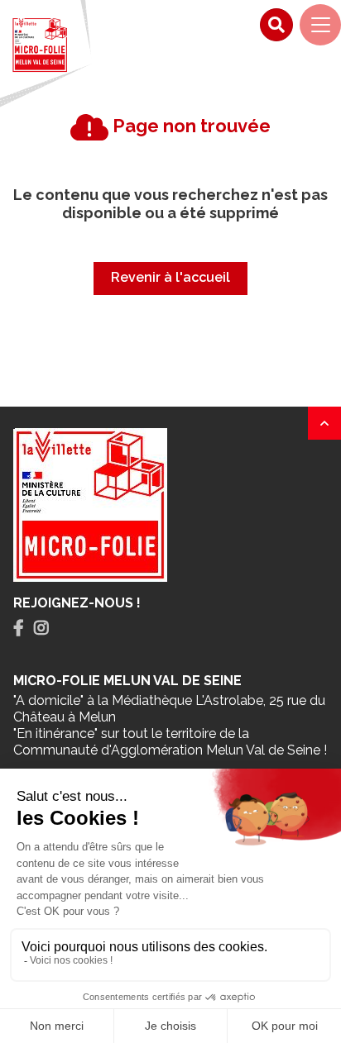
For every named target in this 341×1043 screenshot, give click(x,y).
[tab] (18, 628)
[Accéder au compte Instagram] (41, 628)
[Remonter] (324, 423)
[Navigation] (320, 24)
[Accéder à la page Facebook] (18, 628)
